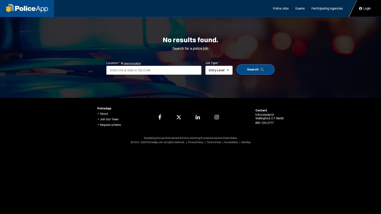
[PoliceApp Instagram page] (216, 117)
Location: (112, 63)
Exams (300, 8)
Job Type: (212, 63)
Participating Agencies (327, 8)
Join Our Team (109, 119)
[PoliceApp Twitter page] (179, 117)
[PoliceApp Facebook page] (160, 117)
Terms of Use (214, 142)
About (104, 114)
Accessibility (231, 142)
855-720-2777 (264, 123)
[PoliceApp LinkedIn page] (197, 117)
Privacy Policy (195, 142)
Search (253, 69)
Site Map (245, 142)
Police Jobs (281, 8)
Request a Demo (110, 125)
